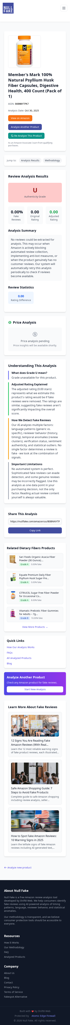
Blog (9, 663)
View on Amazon (20, 118)
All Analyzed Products (19, 658)
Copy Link (35, 530)
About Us (9, 973)
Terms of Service (13, 992)
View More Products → (35, 626)
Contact (8, 982)
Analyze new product (19, 867)
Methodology (52, 160)
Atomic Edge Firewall (43, 1015)
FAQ (6, 952)
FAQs (10, 652)
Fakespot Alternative (15, 996)
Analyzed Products (14, 956)
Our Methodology (14, 947)
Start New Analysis (35, 689)
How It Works (11, 942)
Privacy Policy (11, 987)
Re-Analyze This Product (28, 135)
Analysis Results (30, 160)
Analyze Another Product (25, 127)
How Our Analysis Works (20, 647)
